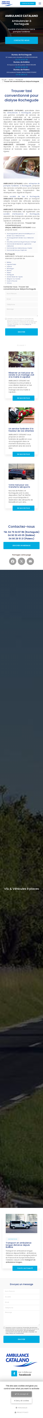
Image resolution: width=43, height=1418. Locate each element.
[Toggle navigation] (40, 3)
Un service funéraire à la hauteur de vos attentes (21, 429)
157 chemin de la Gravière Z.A (21, 57)
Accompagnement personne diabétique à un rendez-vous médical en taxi (21, 235)
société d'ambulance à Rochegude (21, 214)
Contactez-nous (28, 3)
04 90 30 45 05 (21, 67)
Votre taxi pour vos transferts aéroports (19, 485)
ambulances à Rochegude (19, 113)
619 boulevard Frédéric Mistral (21, 72)
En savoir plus (23, 398)
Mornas (9, 270)
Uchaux (9, 283)
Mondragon (10, 268)
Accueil (4, 80)
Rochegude (19, 80)
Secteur (11, 80)
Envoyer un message (21, 545)
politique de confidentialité (16, 1333)
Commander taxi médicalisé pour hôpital (19, 248)
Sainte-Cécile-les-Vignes (15, 277)
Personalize (22, 1408)
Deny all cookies (22, 1400)
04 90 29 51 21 (21, 74)
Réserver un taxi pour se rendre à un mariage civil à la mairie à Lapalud (21, 374)
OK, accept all (22, 1394)
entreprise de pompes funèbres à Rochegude (21, 184)
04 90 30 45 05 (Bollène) (21, 535)
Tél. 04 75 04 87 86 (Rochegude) (21, 532)
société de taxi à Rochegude (24, 196)
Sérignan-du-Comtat (13, 279)
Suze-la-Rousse (12, 281)
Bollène (9, 262)
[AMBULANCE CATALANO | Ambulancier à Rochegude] (7, 3)
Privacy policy (22, 1412)
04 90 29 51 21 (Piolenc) (21, 538)
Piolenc (9, 273)
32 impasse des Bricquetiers (21, 65)
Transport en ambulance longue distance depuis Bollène (18, 1244)
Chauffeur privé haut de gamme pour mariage (21, 242)
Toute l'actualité (25, 1268)
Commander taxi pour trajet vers (17, 250)
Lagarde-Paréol (11, 264)
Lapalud (9, 266)
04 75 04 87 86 (21, 60)
